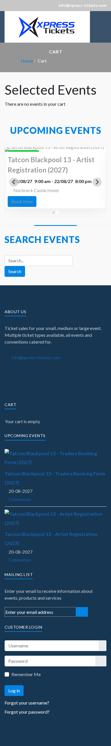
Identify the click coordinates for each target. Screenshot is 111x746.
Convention (20, 499)
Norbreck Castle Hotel (36, 190)
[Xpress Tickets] (47, 26)
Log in (14, 690)
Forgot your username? (27, 702)
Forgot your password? (27, 711)
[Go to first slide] (97, 182)
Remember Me (26, 674)
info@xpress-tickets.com (36, 357)
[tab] (53, 212)
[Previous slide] (13, 182)
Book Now (22, 201)
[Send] (82, 612)
